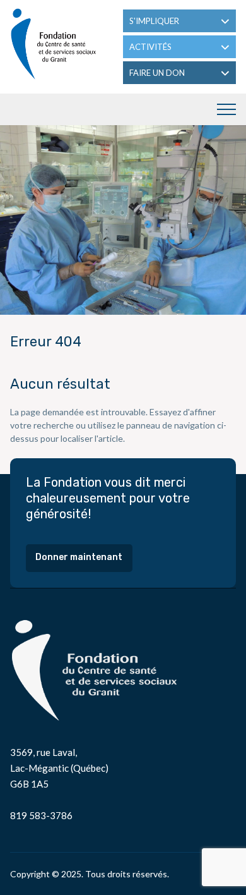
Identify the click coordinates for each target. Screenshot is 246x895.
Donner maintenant (78, 557)
